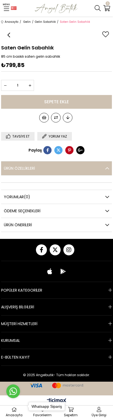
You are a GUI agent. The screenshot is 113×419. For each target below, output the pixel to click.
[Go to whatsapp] (13, 391)
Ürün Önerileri (18, 225)
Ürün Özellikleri (19, 168)
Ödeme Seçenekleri (22, 211)
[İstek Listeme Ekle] (44, 117)
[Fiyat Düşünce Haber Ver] (67, 117)
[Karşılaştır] (56, 117)
